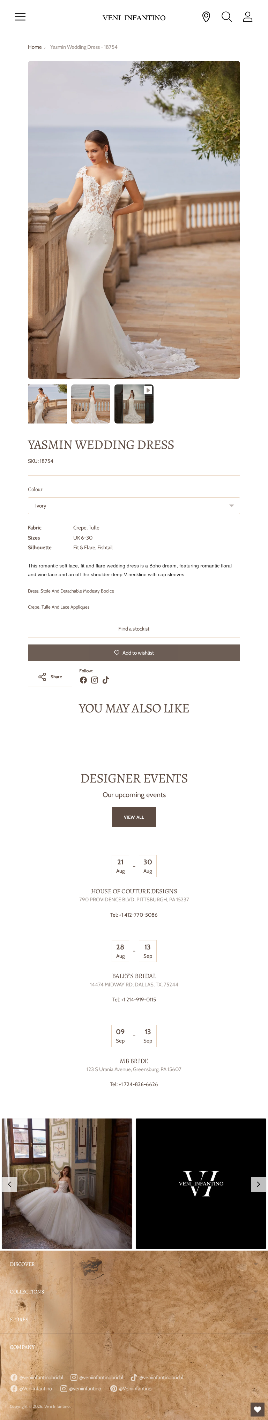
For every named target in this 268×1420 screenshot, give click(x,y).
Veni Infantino (57, 1406)
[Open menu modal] (20, 16)
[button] (67, 1184)
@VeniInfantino (35, 1388)
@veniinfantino (84, 1388)
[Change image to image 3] (134, 403)
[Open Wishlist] (258, 1410)
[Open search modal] (227, 16)
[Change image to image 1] (47, 403)
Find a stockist (133, 629)
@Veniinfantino (134, 1388)
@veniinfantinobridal (41, 1377)
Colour (35, 489)
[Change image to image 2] (90, 403)
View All (134, 817)
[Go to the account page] (248, 16)
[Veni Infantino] (134, 16)
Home (35, 47)
